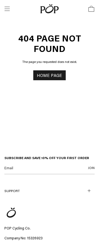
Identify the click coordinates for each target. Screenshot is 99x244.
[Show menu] (7, 8)
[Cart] (91, 8)
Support (12, 190)
